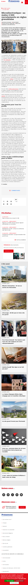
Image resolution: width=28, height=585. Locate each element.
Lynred (3, 96)
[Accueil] (14, 1)
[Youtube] (21, 494)
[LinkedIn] (3, 494)
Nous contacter (6, 536)
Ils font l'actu (6, 8)
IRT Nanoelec (7, 59)
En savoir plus (22, 578)
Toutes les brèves (21, 239)
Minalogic (17, 23)
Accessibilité (6, 550)
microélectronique (6, 22)
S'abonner (22, 507)
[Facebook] (7, 201)
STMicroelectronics (13, 88)
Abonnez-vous (8, 251)
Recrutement (15, 22)
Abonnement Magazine (8, 533)
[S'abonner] (4, 507)
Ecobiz (4, 561)
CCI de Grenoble (6, 557)
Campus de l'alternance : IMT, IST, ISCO (11, 568)
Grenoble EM (6, 571)
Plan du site (5, 543)
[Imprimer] (11, 204)
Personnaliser (14, 583)
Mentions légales (6, 540)
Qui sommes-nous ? (7, 519)
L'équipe (4, 522)
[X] (4, 201)
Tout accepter (10, 580)
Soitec (11, 78)
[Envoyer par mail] (7, 204)
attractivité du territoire (7, 23)
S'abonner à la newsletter (8, 529)
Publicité (5, 526)
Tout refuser (20, 580)
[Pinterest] (16, 494)
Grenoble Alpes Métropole (8, 24)
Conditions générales (7, 546)
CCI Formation (6, 564)
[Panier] (22, 3)
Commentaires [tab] (15, 190)
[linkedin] (11, 201)
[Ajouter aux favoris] (4, 204)
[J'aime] (16, 199)
